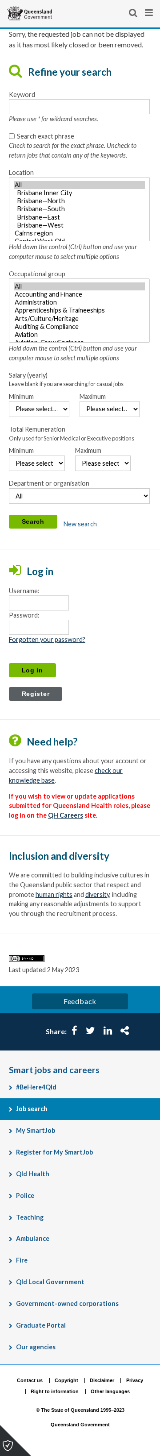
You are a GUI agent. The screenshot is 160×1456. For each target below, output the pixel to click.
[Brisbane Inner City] (79, 193)
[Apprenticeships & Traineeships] (79, 310)
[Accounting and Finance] (79, 294)
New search (80, 524)
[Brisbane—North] (79, 201)
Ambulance (32, 1238)
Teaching (30, 1217)
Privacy (134, 1380)
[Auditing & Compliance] (79, 327)
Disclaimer (102, 1380)
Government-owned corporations (67, 1303)
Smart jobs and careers (54, 1070)
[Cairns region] (79, 233)
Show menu (150, 13)
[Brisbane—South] (79, 209)
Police (25, 1195)
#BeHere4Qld (36, 1087)
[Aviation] (79, 335)
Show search (134, 13)
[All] (79, 185)
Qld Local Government (50, 1282)
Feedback (80, 1001)
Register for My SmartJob (54, 1152)
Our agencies (36, 1347)
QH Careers (65, 815)
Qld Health (32, 1174)
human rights (54, 894)
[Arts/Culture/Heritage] (79, 319)
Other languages (110, 1391)
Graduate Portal (41, 1325)
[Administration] (79, 302)
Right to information (55, 1391)
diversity (97, 894)
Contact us (30, 1380)
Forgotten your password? (47, 639)
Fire (22, 1260)
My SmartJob (35, 1130)
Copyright (66, 1380)
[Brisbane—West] (79, 225)
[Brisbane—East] (79, 217)
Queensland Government (80, 1425)
